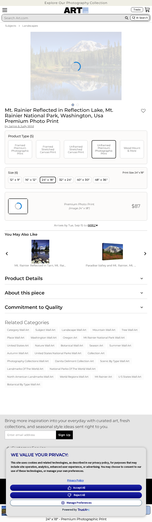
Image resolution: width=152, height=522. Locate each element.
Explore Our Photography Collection (76, 3)
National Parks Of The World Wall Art (73, 368)
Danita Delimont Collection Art (74, 361)
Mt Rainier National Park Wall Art (104, 337)
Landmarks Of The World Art (25, 368)
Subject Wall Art (45, 329)
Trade (137, 9)
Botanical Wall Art (72, 345)
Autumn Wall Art (17, 353)
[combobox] (62, 18)
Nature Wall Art (44, 345)
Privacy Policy (75, 480)
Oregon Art (70, 337)
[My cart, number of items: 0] (147, 10)
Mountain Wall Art (104, 329)
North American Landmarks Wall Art (30, 376)
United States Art (18, 345)
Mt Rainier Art (103, 376)
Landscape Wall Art (74, 329)
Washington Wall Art (44, 337)
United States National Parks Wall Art (58, 353)
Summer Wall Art (120, 345)
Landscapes (30, 25)
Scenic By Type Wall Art (114, 361)
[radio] (15, 180)
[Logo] (76, 10)
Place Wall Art (15, 337)
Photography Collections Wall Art (28, 361)
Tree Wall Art (130, 329)
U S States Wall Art (129, 376)
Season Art (96, 345)
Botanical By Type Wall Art (23, 384)
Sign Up (64, 435)
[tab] (20, 149)
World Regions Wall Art (74, 376)
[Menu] (5, 10)
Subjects (10, 25)
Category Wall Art (18, 329)
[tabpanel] (76, 194)
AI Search (142, 17)
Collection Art (96, 353)
